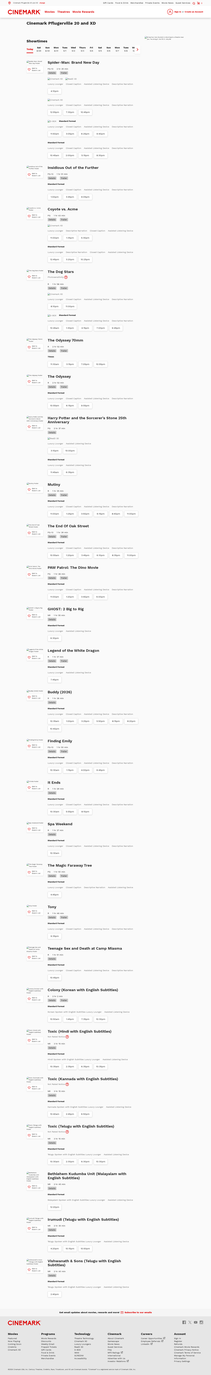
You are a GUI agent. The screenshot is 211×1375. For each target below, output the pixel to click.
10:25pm (85, 259)
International (114, 1355)
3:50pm (85, 514)
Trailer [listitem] (64, 73)
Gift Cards (108, 3)
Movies (50, 11)
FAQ (110, 1350)
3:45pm (70, 197)
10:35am (54, 721)
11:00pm (70, 306)
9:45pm (116, 328)
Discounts (46, 1341)
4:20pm (55, 1248)
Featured (12, 1338)
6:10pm (101, 555)
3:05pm (70, 134)
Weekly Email (47, 1344)
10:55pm (100, 364)
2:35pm (70, 1066)
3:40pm (85, 597)
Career (152, 1338)
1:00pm (55, 197)
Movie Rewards (83, 11)
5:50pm (100, 721)
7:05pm (85, 364)
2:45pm (70, 1114)
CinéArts (12, 1347)
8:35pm (116, 555)
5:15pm (85, 155)
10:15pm (70, 1248)
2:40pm (55, 1294)
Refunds (178, 1344)
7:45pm (55, 679)
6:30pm (54, 638)
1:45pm (70, 1019)
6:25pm (85, 134)
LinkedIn (145, 1344)
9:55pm (85, 405)
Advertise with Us (116, 1358)
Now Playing (14, 1341)
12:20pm (54, 1207)
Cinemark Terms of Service (187, 1353)
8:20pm (131, 721)
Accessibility (80, 1358)
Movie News (167, 3)
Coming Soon (14, 1344)
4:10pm (55, 91)
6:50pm (85, 1114)
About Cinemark (116, 1338)
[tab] (30, 49)
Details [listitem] (52, 73)
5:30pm (85, 238)
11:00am (54, 238)
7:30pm (70, 112)
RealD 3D (78, 1347)
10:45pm (85, 112)
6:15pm (70, 405)
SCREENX (79, 1355)
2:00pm (70, 155)
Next (137, 49)
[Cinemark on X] (190, 1322)
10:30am (54, 770)
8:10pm (55, 306)
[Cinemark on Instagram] (201, 1322)
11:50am (54, 134)
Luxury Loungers (82, 1344)
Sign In (177, 12)
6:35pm (70, 472)
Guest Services (183, 3)
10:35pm (100, 1066)
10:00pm (70, 450)
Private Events (152, 3)
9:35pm (55, 936)
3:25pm (85, 721)
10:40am (54, 1114)
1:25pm (70, 514)
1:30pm (70, 328)
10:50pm (85, 1248)
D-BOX (77, 1350)
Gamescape (113, 1341)
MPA (114, 1353)
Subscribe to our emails (138, 1312)
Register (178, 1341)
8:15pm (116, 721)
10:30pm (100, 1019)
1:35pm (70, 238)
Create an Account (194, 12)
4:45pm (55, 894)
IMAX (76, 1353)
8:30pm (100, 155)
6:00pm (100, 597)
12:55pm (54, 112)
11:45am (54, 472)
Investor (117, 1361)
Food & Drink (121, 3)
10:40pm (54, 729)
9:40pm (100, 134)
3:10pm (55, 450)
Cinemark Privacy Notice (186, 1350)
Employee (151, 1341)
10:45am (54, 155)
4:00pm (85, 770)
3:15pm (70, 364)
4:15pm (85, 328)
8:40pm (116, 514)
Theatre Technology (84, 1338)
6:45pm (100, 770)
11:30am (54, 364)
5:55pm (70, 811)
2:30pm (70, 1161)
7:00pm (100, 328)
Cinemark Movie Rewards (186, 1347)
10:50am (54, 1019)
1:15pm (70, 770)
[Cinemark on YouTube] (195, 1322)
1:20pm (70, 555)
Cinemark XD (14, 1350)
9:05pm (85, 197)
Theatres (63, 11)
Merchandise (136, 3)
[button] (26, 3)
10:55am (54, 405)
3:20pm (70, 259)
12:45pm (54, 259)
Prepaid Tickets (49, 1347)
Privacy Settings (182, 1361)
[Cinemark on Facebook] (184, 1322)
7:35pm (85, 1019)
